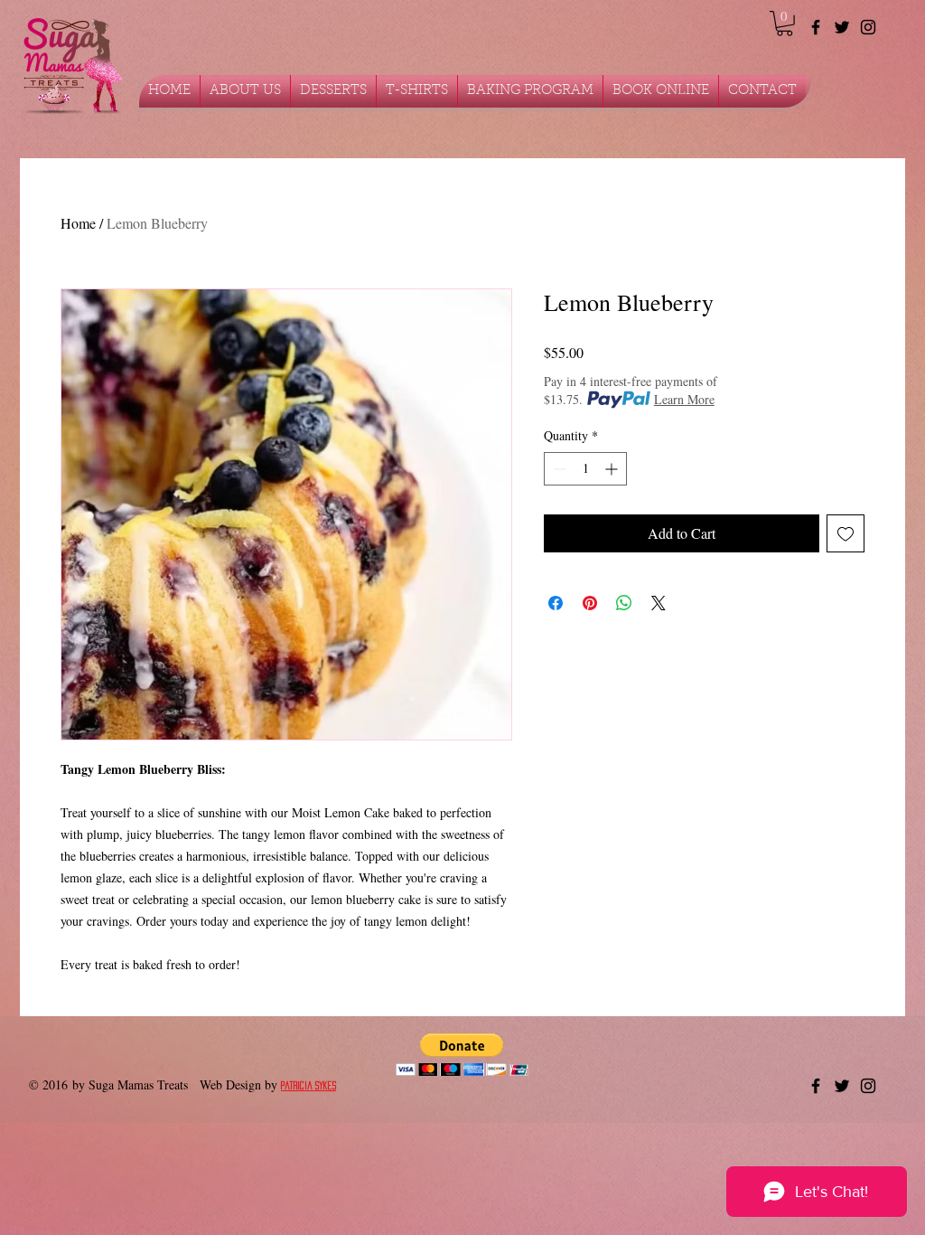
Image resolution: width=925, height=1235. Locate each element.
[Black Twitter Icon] (842, 27)
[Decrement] (558, 469)
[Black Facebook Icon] (816, 27)
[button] (784, 23)
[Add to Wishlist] (845, 533)
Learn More (684, 399)
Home (78, 222)
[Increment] (613, 469)
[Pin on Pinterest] (590, 603)
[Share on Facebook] (555, 603)
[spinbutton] (585, 469)
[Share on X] (658, 603)
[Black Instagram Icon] (868, 27)
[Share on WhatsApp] (624, 603)
